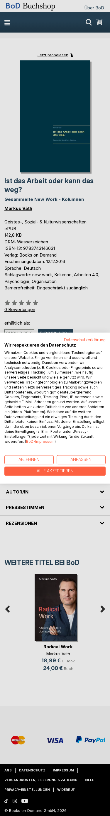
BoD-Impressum (40, 441)
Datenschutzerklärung (85, 339)
